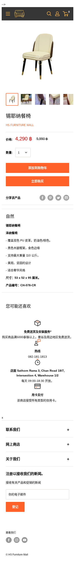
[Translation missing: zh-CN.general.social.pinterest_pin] (50, 197)
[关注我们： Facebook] (9, 540)
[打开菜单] (8, 13)
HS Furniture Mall (20, 125)
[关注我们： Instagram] (17, 540)
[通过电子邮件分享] (66, 197)
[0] (65, 13)
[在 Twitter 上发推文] (58, 197)
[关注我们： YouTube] (25, 540)
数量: (9, 152)
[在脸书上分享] (42, 197)
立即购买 (37, 181)
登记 (15, 507)
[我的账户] (57, 13)
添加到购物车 (37, 168)
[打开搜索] (49, 13)
